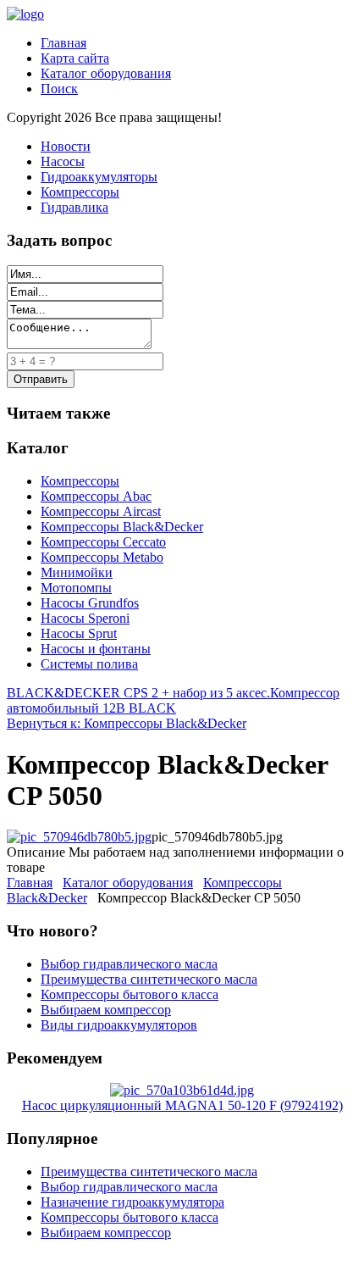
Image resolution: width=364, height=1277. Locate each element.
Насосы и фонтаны (96, 648)
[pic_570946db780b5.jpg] (79, 837)
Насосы (63, 161)
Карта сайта (75, 58)
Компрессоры (80, 192)
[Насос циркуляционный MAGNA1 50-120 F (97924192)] (182, 1090)
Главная (63, 43)
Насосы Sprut (79, 633)
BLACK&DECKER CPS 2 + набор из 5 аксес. (138, 693)
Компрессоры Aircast (101, 511)
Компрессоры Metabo (102, 557)
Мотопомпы (76, 587)
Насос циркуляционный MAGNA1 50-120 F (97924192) (182, 1105)
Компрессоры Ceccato (103, 542)
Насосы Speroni (85, 618)
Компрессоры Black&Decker (122, 526)
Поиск (59, 88)
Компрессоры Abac (96, 496)
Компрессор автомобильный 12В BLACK (173, 700)
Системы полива (89, 664)
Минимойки (77, 572)
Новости (66, 146)
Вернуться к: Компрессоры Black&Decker (126, 723)
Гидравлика (74, 207)
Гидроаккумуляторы (99, 176)
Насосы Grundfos (90, 603)
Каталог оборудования (106, 73)
